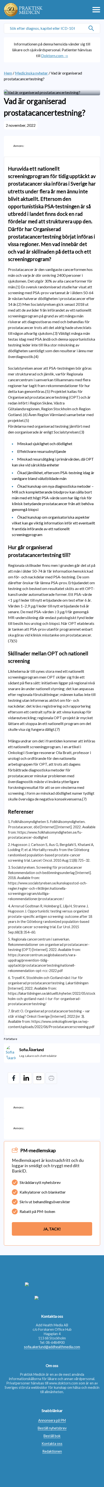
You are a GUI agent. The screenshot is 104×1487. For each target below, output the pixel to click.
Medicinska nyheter (31, 73)
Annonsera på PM (52, 1420)
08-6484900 (55, 1342)
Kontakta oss (52, 1444)
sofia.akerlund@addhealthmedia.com (52, 1347)
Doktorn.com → (54, 55)
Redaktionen (52, 1451)
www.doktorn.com (63, 1383)
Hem (8, 73)
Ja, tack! (52, 1228)
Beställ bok (52, 1436)
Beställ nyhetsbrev (52, 1428)
